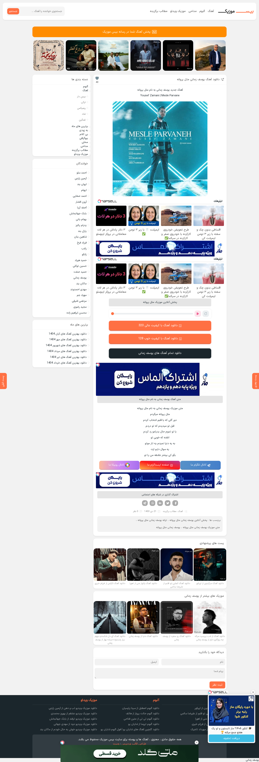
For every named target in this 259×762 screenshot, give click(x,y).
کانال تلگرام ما (198, 465)
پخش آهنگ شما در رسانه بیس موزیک (127, 32)
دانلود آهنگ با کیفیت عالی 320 (158, 325)
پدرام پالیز (81, 225)
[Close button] (253, 692)
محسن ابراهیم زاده (77, 313)
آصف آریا (82, 208)
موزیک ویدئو (178, 11)
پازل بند (82, 231)
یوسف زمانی (80, 278)
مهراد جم (82, 295)
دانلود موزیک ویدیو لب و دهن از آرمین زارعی (73, 708)
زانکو (84, 254)
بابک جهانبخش (78, 214)
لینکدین (160, 503)
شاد (84, 114)
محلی (85, 142)
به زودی (83, 130)
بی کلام (84, 134)
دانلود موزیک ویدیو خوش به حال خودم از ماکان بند (68, 729)
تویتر (167, 503)
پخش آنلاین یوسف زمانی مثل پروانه (188, 520)
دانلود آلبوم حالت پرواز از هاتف (142, 714)
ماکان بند (81, 284)
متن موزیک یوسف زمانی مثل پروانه (201, 527)
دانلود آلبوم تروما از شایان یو (143, 724)
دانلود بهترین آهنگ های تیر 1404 (68, 357)
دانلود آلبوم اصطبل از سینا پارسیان (140, 708)
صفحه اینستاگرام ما (158, 465)
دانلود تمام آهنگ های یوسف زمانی (159, 353)
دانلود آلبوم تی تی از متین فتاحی (141, 719)
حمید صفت (80, 272)
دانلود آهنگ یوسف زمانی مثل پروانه (198, 79)
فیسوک (175, 503)
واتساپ (152, 503)
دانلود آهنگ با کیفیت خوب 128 (158, 338)
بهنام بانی (81, 219)
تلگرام (145, 503)
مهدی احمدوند (78, 290)
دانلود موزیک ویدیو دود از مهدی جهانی (75, 724)
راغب (84, 249)
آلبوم (202, 11)
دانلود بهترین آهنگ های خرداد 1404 (67, 363)
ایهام (84, 190)
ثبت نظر (217, 685)
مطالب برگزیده (158, 11)
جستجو (13, 11)
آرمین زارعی (81, 178)
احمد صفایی (80, 196)
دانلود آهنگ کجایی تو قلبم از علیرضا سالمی (203, 714)
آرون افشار (81, 202)
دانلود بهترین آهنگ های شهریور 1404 (66, 345)
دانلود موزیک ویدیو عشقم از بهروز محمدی (74, 714)
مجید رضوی (80, 307)
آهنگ (211, 11)
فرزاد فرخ (82, 243)
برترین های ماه (80, 126)
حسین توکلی (80, 266)
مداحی (192, 11)
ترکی (83, 102)
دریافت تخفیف (231, 738)
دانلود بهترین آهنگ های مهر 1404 (68, 340)
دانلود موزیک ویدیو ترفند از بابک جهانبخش (73, 719)
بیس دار (81, 97)
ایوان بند (82, 184)
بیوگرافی (83, 138)
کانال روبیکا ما (116, 465)
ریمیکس (81, 108)
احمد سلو (82, 173)
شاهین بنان (80, 237)
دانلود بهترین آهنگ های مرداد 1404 (67, 351)
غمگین (82, 120)
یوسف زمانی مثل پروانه (168, 527)
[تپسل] (98, 243)
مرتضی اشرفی (79, 301)
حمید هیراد (81, 260)
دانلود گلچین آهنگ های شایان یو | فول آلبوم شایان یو (130, 729)
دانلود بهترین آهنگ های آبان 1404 (68, 334)
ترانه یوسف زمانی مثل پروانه (152, 520)
